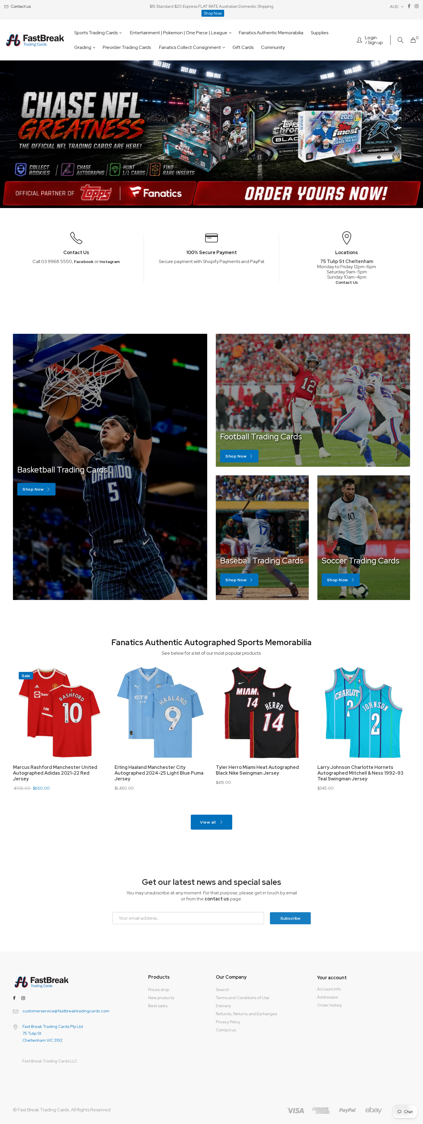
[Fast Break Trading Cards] (35, 40)
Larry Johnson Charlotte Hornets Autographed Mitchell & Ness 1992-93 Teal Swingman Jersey (181, 773)
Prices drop (158, 989)
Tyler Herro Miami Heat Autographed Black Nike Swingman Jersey (78, 770)
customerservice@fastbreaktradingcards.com (65, 1010)
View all (208, 822)
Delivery (223, 1005)
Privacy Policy (228, 1021)
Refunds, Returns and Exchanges (246, 1013)
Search (222, 989)
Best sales (157, 1005)
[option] (211, 134)
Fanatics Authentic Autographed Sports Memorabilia (211, 642)
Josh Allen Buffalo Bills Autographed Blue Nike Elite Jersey (280, 770)
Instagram (110, 261)
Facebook (84, 261)
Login (371, 38)
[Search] (400, 40)
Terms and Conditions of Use (242, 997)
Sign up (375, 43)
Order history (329, 1005)
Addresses (327, 997)
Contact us (21, 6)
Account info (329, 989)
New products (161, 997)
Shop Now (213, 13)
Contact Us (347, 282)
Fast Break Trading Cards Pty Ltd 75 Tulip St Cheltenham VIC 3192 (52, 1033)
